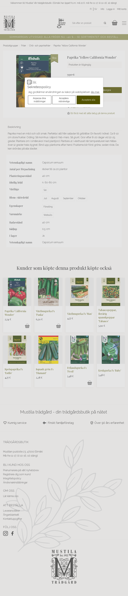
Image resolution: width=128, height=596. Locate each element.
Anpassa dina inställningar (40, 100)
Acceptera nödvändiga (64, 100)
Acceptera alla (88, 100)
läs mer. (95, 92)
